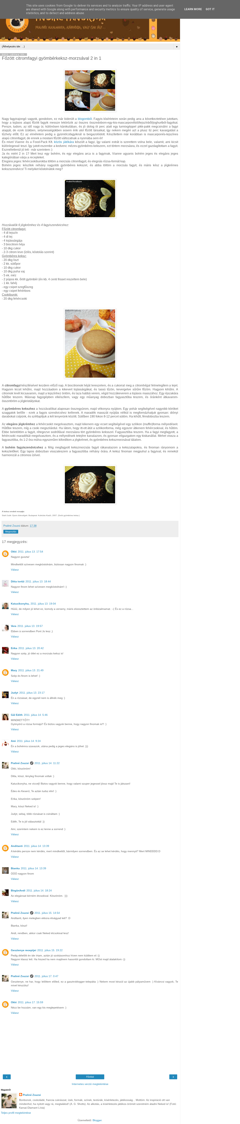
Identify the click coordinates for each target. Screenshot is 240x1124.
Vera (13, 625)
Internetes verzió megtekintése (90, 1083)
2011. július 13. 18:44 (38, 581)
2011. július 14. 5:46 (36, 714)
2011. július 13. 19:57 (30, 625)
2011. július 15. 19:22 (50, 950)
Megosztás (10, 531)
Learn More (193, 9)
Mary (14, 670)
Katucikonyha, (20, 603)
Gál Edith (17, 714)
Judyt (14, 692)
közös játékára (64, 142)
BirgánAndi (18, 890)
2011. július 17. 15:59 (30, 1002)
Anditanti (17, 845)
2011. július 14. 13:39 (36, 845)
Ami (13, 740)
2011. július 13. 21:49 (31, 670)
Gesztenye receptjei (23, 950)
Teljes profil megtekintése (16, 1112)
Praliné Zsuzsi (20, 763)
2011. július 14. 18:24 (39, 890)
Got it (210, 9)
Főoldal (90, 1077)
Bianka (15, 868)
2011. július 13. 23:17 (32, 692)
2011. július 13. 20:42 (31, 648)
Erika (14, 648)
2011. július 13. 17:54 (30, 551)
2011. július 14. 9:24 (29, 740)
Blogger (97, 1120)
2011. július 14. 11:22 (47, 763)
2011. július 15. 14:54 (47, 912)
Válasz (15, 569)
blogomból (85, 118)
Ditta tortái (17, 581)
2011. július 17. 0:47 (46, 976)
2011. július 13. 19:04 (43, 603)
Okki (14, 551)
